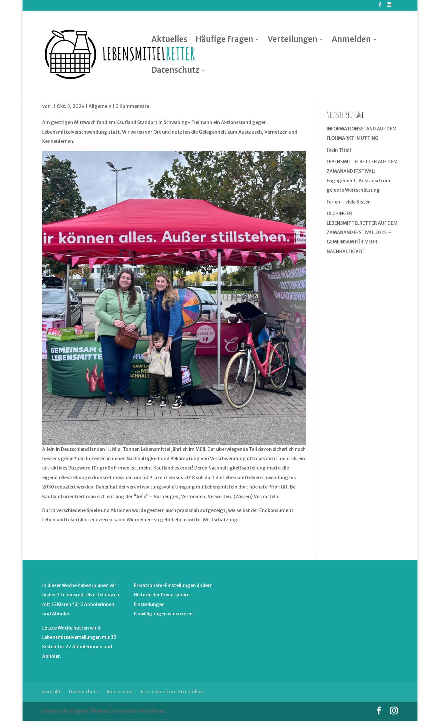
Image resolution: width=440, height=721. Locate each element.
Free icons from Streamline (172, 692)
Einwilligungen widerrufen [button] (163, 614)
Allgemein (100, 106)
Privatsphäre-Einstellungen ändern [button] (173, 585)
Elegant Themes (90, 711)
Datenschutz (175, 71)
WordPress (152, 711)
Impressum (120, 692)
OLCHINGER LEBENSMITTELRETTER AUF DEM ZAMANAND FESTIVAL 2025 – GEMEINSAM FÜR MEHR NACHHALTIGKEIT (362, 232)
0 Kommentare (132, 106)
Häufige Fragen (224, 40)
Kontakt (51, 692)
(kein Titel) (339, 150)
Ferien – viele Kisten (349, 202)
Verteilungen (292, 40)
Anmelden (351, 40)
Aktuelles (169, 40)
